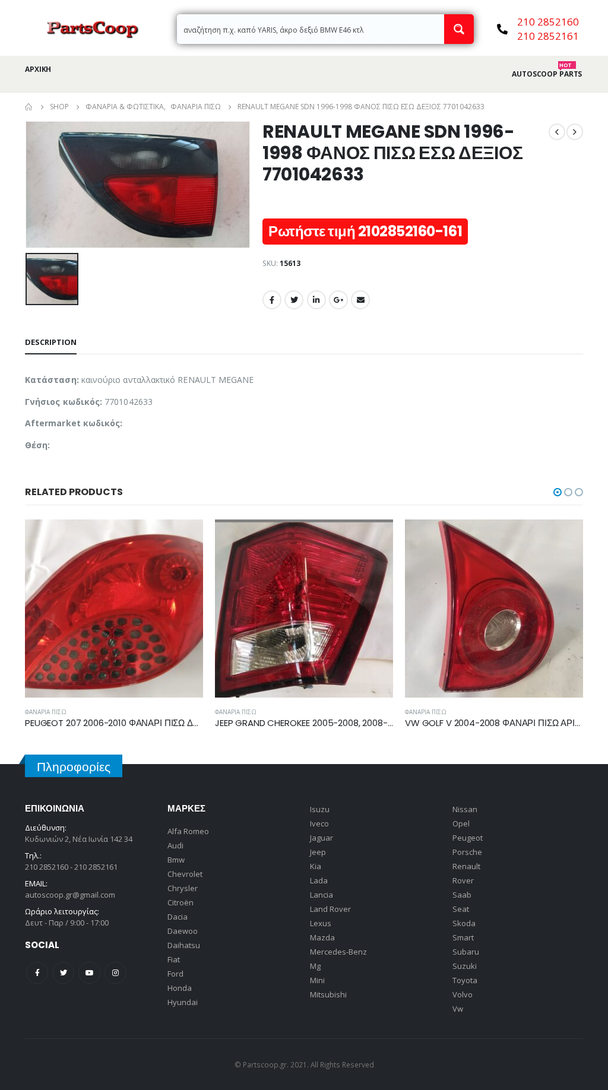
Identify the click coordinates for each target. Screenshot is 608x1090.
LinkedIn (316, 299)
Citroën (180, 902)
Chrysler (182, 888)
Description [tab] (51, 342)
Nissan (464, 809)
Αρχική (38, 69)
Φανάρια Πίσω (45, 712)
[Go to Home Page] (29, 107)
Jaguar (321, 837)
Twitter (293, 299)
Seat (460, 909)
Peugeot (467, 837)
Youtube (89, 973)
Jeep (318, 852)
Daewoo (182, 931)
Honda (179, 988)
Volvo (462, 994)
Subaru (465, 951)
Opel (461, 823)
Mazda (322, 937)
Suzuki (464, 966)
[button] (557, 492)
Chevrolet (184, 874)
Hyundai (182, 1002)
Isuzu (320, 809)
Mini (317, 980)
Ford (175, 973)
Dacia (177, 916)
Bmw (176, 859)
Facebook (271, 299)
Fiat (173, 959)
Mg (315, 966)
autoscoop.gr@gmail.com (70, 894)
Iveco (319, 823)
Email (360, 299)
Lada (319, 880)
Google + (338, 299)
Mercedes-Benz (338, 951)
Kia (315, 866)
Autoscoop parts (547, 74)
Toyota (464, 980)
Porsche (467, 852)
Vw (457, 1008)
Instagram (115, 973)
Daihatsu (183, 945)
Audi (175, 845)
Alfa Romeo (188, 831)
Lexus (320, 923)
